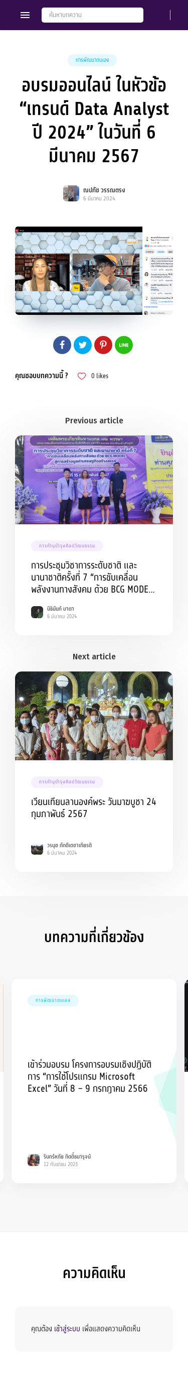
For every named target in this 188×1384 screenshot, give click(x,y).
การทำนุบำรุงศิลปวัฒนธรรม (67, 545)
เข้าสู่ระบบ (67, 1328)
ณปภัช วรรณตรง (104, 190)
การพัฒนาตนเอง (92, 60)
